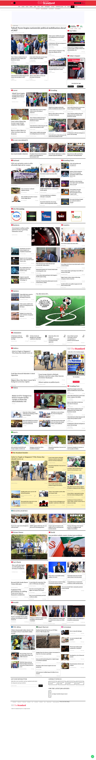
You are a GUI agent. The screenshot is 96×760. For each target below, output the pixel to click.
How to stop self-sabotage (76, 631)
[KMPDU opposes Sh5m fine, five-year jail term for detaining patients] (38, 518)
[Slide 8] (33, 558)
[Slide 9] (35, 558)
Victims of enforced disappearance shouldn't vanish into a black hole (35, 337)
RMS (44, 702)
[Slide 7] (32, 558)
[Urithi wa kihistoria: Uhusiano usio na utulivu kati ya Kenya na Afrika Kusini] (57, 611)
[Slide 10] (37, 558)
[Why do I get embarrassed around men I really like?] (65, 648)
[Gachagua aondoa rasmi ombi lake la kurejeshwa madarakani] (76, 611)
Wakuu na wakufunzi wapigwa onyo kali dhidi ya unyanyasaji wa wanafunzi (38, 619)
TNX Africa (17, 627)
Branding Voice (68, 160)
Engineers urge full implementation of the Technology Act (25, 278)
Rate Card (24, 702)
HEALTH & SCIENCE (20, 511)
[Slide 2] (23, 558)
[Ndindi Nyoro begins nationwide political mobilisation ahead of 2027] (29, 44)
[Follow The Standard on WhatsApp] (92, 756)
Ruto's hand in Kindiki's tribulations (19, 153)
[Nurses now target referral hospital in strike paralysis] (20, 518)
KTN (65, 6)
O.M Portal (36, 702)
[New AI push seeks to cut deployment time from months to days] (15, 270)
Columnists (17, 333)
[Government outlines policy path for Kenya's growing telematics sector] (45, 236)
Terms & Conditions (56, 702)
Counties (66, 225)
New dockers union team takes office (48, 173)
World (52, 532)
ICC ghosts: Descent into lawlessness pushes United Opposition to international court (38, 155)
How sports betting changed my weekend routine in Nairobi (76, 201)
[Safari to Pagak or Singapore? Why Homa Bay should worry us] (50, 360)
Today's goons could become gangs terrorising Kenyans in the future (26, 305)
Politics (15, 348)
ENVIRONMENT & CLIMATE (59, 6)
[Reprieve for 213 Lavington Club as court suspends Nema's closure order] (15, 260)
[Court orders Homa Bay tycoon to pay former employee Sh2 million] (76, 99)
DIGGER (76, 6)
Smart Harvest (43, 627)
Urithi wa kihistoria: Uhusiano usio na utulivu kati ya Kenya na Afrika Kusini (57, 620)
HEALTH (39, 6)
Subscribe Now (76, 68)
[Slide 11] (39, 558)
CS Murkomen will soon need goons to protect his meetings (17, 337)
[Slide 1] (21, 558)
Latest (15, 90)
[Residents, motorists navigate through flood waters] (29, 546)
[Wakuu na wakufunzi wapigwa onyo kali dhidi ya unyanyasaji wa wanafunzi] (38, 611)
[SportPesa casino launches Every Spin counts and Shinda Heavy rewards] (65, 183)
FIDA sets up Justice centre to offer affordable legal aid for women (22, 164)
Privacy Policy (49, 702)
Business (16, 225)
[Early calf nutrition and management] (65, 165)
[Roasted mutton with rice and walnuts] (65, 665)
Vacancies (28, 702)
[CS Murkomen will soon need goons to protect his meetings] (76, 124)
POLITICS (27, 6)
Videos (15, 388)
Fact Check (17, 562)
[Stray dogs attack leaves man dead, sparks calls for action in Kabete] (73, 255)
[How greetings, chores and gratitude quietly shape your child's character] (15, 656)
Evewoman (67, 627)
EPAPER (73, 6)
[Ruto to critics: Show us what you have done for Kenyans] (38, 69)
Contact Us (19, 702)
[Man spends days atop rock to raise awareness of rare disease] (15, 503)
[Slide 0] (19, 558)
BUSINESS (31, 6)
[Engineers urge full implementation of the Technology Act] (15, 279)
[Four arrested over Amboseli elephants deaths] (15, 190)
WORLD (35, 6)
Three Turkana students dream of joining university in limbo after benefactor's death (19, 58)
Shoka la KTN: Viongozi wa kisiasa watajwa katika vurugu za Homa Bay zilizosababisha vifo (75, 48)
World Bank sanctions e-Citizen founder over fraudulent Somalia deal (25, 250)
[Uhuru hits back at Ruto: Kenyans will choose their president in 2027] (20, 69)
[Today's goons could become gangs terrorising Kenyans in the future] (15, 306)
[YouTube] (80, 683)
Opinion (16, 291)
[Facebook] (53, 683)
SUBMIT (40, 685)
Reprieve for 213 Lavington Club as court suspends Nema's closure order (27, 260)
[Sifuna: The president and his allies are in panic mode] (43, 493)
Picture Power (18, 532)
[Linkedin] (71, 683)
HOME (19, 6)
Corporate (14, 702)
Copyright (41, 702)
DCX (32, 702)
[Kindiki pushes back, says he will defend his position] (15, 494)
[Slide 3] (25, 558)
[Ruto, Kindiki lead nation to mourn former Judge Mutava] (15, 198)
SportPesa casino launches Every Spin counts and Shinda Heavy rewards (77, 183)
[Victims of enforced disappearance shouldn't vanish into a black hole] (43, 503)
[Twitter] (62, 683)
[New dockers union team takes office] (50, 168)
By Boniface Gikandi (18, 32)
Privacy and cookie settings (64, 701)
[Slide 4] (26, 558)
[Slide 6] (30, 558)
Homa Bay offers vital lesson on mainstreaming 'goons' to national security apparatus (54, 339)
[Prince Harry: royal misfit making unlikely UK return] (57, 567)
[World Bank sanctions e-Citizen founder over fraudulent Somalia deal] (15, 251)
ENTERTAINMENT (47, 6)
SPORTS (42, 6)
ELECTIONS (52, 6)
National (16, 160)
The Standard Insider (20, 453)
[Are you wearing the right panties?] (65, 640)
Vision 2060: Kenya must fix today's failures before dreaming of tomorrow (26, 296)
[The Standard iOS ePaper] (80, 86)
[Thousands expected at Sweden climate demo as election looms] (76, 567)
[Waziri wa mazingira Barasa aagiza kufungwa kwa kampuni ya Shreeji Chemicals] (20, 610)
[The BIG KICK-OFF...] (60, 310)
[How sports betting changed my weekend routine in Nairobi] (65, 201)
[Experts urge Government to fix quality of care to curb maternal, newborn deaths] (57, 518)
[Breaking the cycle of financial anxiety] (65, 657)
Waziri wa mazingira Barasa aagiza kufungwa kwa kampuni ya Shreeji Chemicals (19, 618)
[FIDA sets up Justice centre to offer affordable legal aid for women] (57, 62)
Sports (15, 432)
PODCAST (68, 6)
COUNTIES (23, 6)
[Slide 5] (28, 558)
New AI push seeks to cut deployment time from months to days (25, 269)
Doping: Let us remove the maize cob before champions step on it (26, 315)
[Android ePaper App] (70, 86)
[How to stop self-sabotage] (65, 632)
